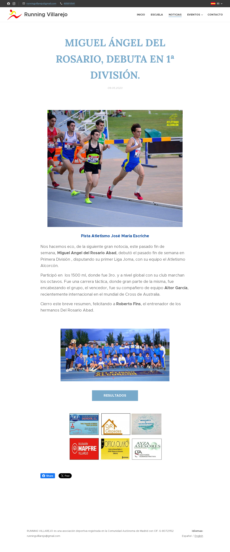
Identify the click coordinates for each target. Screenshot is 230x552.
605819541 (69, 3)
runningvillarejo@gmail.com (41, 3)
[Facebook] (8, 4)
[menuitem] (142, 14)
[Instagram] (14, 4)
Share (49, 475)
